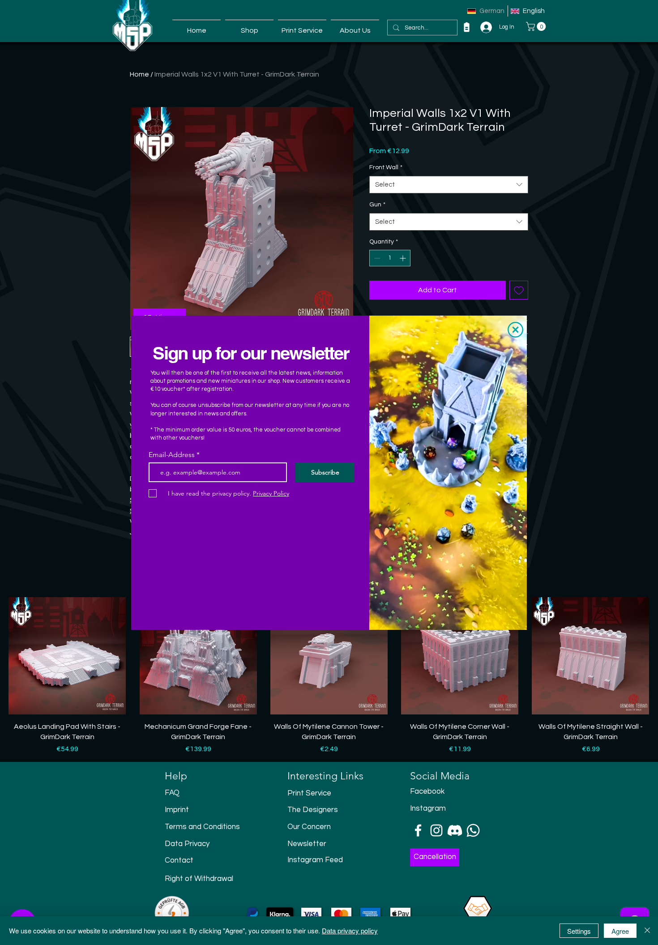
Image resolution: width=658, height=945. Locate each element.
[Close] (647, 931)
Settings (579, 931)
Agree (620, 931)
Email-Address (172, 454)
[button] (515, 329)
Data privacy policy (350, 930)
